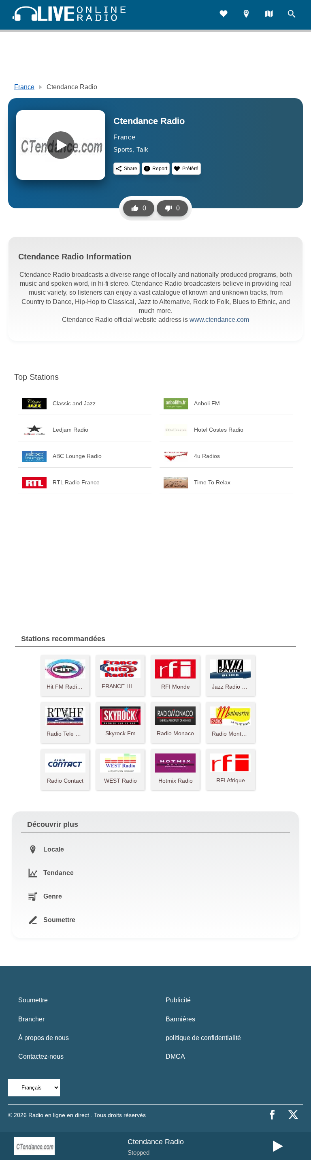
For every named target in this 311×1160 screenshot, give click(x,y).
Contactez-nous (41, 1056)
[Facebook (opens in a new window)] (272, 1114)
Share (130, 168)
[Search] (291, 15)
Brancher (31, 1019)
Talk (142, 149)
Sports (123, 149)
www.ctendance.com (219, 319)
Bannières (180, 1019)
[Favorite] (223, 15)
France (24, 86)
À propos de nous (43, 1037)
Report (159, 168)
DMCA (175, 1056)
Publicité (178, 1000)
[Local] (246, 15)
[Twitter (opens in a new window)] (293, 1114)
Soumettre (33, 1000)
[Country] (269, 15)
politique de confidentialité (203, 1037)
